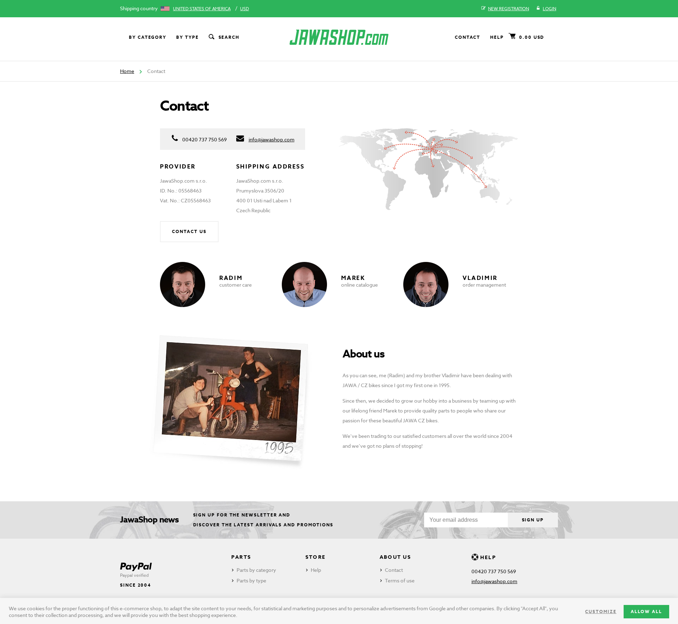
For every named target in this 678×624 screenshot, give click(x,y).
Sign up (533, 520)
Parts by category (256, 570)
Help (497, 37)
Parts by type (251, 580)
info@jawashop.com (272, 139)
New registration (508, 9)
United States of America (202, 9)
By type (187, 37)
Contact (467, 37)
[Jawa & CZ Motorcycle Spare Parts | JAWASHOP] (339, 37)
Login (549, 9)
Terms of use (400, 580)
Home (127, 71)
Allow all (646, 611)
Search (229, 37)
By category (147, 37)
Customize (600, 611)
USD (244, 9)
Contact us (189, 231)
